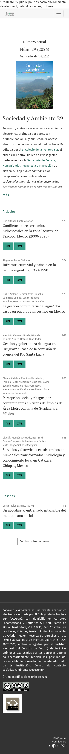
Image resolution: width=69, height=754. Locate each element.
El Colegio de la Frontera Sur (40, 149)
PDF (8, 246)
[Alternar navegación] (59, 13)
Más (6, 195)
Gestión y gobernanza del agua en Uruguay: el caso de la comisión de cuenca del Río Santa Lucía (30, 349)
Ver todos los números (34, 541)
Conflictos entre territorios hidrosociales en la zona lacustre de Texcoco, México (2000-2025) (30, 231)
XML (19, 246)
